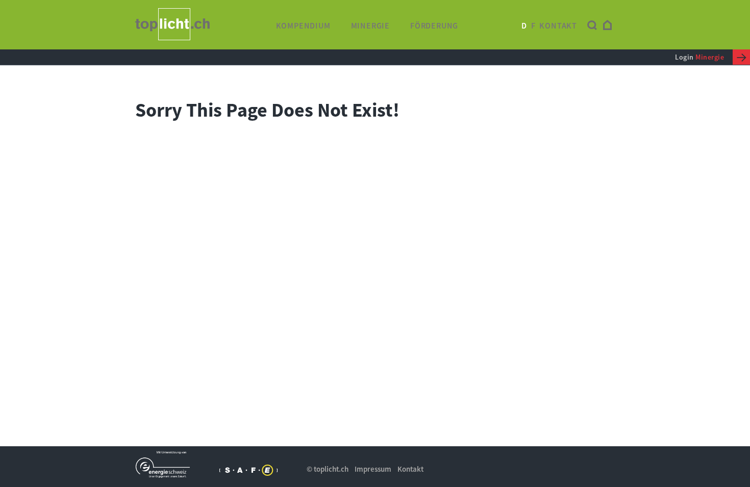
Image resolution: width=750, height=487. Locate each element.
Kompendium (303, 25)
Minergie (370, 25)
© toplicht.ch (327, 469)
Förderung (434, 25)
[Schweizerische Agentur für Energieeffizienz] (248, 470)
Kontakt (558, 25)
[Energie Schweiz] (164, 464)
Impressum (373, 469)
